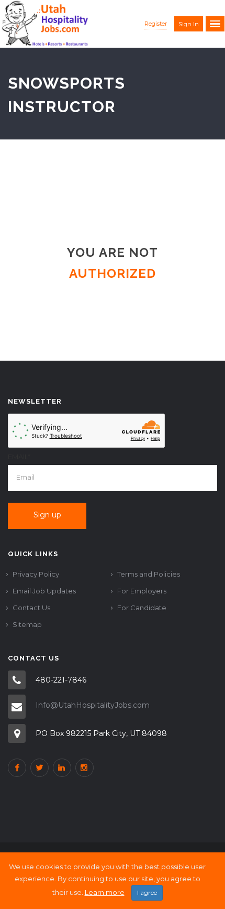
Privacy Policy (36, 574)
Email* (19, 456)
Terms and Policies (148, 574)
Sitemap (27, 624)
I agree (147, 892)
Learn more (105, 892)
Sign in (188, 24)
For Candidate (141, 607)
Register (155, 23)
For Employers (141, 591)
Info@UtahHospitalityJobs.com (93, 705)
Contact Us (31, 607)
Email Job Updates (44, 591)
